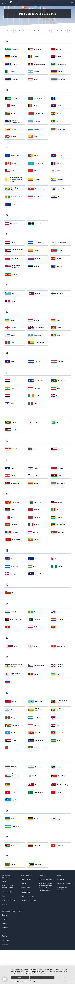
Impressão (60, 879)
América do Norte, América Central (8, 887)
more (64, 978)
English (4, 919)
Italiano (4, 932)
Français (5, 928)
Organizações (25, 892)
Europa (4, 904)
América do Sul (7, 892)
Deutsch (5, 915)
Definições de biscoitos (62, 889)
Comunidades (25, 888)
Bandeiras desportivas (28, 900)
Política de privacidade (65, 883)
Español (5, 923)
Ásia (3, 896)
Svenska (5, 944)
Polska (4, 936)
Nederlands (6, 940)
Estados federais (26, 879)
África (4, 881)
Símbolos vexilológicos (46, 879)
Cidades (23, 883)
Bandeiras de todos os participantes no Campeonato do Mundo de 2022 (45, 887)
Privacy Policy (70, 981)
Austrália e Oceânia (8, 900)
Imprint (64, 981)
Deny (20, 978)
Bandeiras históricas (27, 896)
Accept (42, 978)
